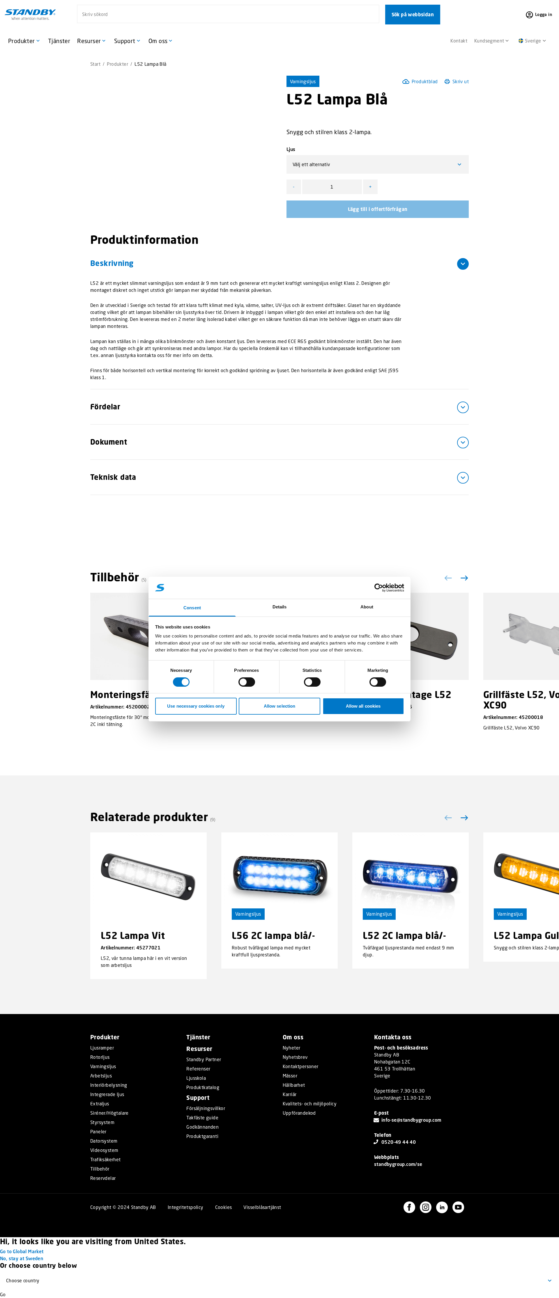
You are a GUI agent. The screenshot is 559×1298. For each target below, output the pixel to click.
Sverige (533, 40)
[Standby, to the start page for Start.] (30, 14)
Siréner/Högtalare (109, 1113)
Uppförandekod (299, 1113)
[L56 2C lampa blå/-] (279, 876)
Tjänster (198, 1037)
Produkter (117, 64)
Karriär (290, 1094)
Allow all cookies (363, 706)
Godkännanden (202, 1127)
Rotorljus (100, 1057)
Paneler (98, 1131)
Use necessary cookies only (195, 706)
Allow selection (280, 706)
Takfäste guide (202, 1117)
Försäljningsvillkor (205, 1108)
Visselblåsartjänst (262, 1207)
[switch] (246, 682)
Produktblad (425, 81)
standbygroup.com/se (398, 1164)
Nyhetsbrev (295, 1057)
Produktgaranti (202, 1136)
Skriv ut (460, 81)
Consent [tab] (192, 607)
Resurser (199, 1048)
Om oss (293, 1037)
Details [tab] (280, 606)
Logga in (543, 14)
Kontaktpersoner (301, 1066)
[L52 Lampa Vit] (148, 876)
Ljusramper (102, 1047)
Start (95, 64)
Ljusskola (196, 1078)
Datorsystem (103, 1141)
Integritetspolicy (186, 1207)
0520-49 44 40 (398, 1142)
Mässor (290, 1075)
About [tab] (366, 606)
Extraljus (99, 1103)
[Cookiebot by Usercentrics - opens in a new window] (378, 587)
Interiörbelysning (108, 1085)
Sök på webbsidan (413, 14)
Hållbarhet (294, 1085)
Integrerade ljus (107, 1094)
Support (197, 1097)
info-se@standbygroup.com (411, 1120)
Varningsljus (303, 81)
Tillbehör (99, 1168)
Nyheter (291, 1047)
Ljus (291, 149)
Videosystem (104, 1150)
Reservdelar (103, 1178)
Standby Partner (203, 1059)
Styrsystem (102, 1122)
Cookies (223, 1207)
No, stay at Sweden (21, 1258)
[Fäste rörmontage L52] (410, 636)
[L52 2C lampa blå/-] (410, 876)
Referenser (198, 1068)
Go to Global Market (22, 1251)
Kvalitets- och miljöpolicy (310, 1103)
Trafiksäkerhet (105, 1159)
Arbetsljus (101, 1075)
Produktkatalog (202, 1087)
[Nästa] (463, 578)
